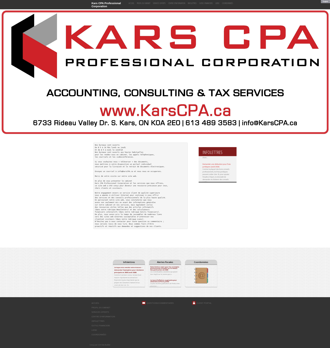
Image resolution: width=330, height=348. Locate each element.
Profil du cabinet (143, 3)
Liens (217, 3)
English (325, 1)
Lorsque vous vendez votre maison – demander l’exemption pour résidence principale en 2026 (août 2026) (129, 269)
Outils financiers (206, 3)
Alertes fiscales (165, 262)
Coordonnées (227, 3)
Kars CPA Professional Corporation (106, 5)
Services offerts (159, 3)
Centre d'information (176, 3)
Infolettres (192, 3)
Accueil (131, 3)
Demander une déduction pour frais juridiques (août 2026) (217, 161)
